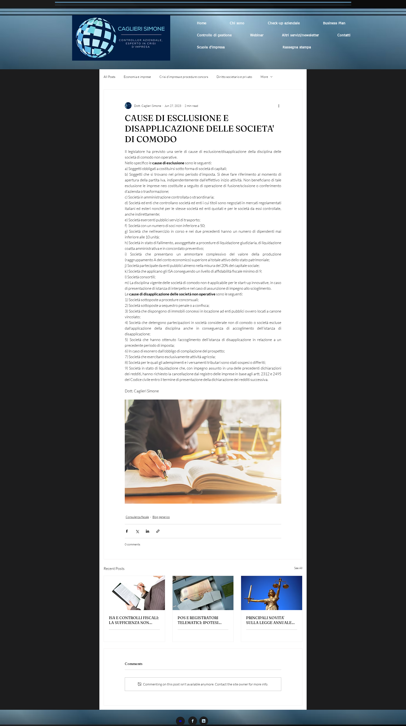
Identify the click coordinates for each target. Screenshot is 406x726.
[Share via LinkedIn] (147, 531)
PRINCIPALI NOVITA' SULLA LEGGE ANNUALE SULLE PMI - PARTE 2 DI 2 (270, 620)
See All (298, 568)
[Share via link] (158, 531)
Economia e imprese (137, 77)
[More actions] (278, 105)
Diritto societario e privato (234, 77)
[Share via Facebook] (127, 531)
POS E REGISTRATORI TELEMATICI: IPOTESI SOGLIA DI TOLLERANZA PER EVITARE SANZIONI (201, 620)
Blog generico (161, 517)
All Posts (109, 77)
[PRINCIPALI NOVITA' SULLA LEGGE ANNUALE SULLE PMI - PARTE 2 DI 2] (271, 593)
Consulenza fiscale (137, 517)
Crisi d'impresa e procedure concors (183, 77)
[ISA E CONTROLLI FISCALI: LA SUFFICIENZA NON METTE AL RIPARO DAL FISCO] (134, 593)
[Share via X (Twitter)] (137, 531)
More (264, 77)
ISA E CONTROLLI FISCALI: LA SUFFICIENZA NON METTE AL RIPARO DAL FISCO (134, 620)
